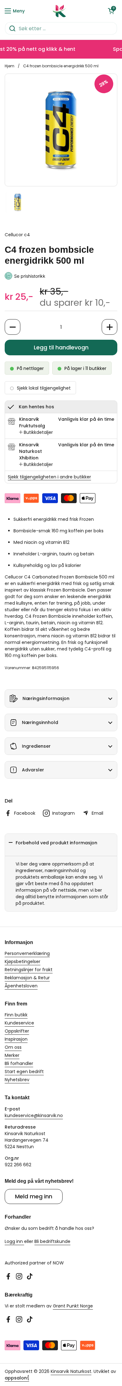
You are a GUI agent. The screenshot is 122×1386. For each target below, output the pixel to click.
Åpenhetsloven (21, 986)
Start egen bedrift (24, 1071)
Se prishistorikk (29, 276)
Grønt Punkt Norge (73, 1306)
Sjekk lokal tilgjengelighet (44, 388)
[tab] (36, 432)
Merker (12, 1055)
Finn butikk (16, 1015)
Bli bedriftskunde (52, 1241)
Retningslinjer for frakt (29, 969)
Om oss (13, 1047)
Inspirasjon (16, 1039)
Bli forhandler (19, 1063)
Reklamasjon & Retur (27, 978)
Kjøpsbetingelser (22, 961)
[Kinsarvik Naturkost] (59, 11)
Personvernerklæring (27, 953)
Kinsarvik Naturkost (71, 1371)
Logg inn (14, 1241)
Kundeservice (19, 1023)
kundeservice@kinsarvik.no (34, 1115)
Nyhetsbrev (17, 1080)
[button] (111, 11)
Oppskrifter (17, 1031)
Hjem (9, 66)
